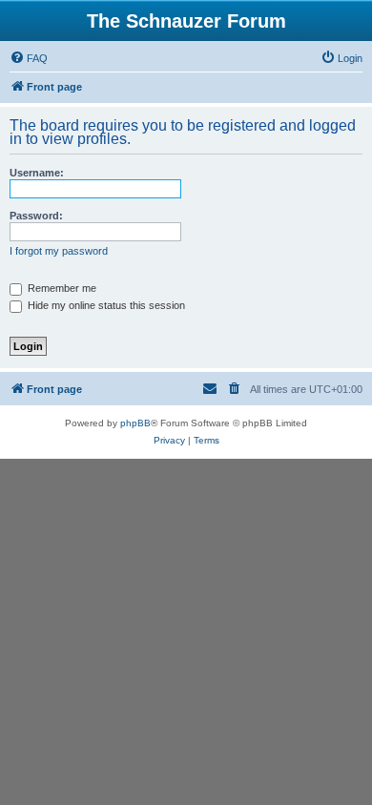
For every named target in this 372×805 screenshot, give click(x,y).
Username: (37, 172)
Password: (36, 215)
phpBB (135, 423)
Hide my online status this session (105, 305)
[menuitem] (29, 58)
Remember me (60, 288)
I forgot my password (59, 251)
